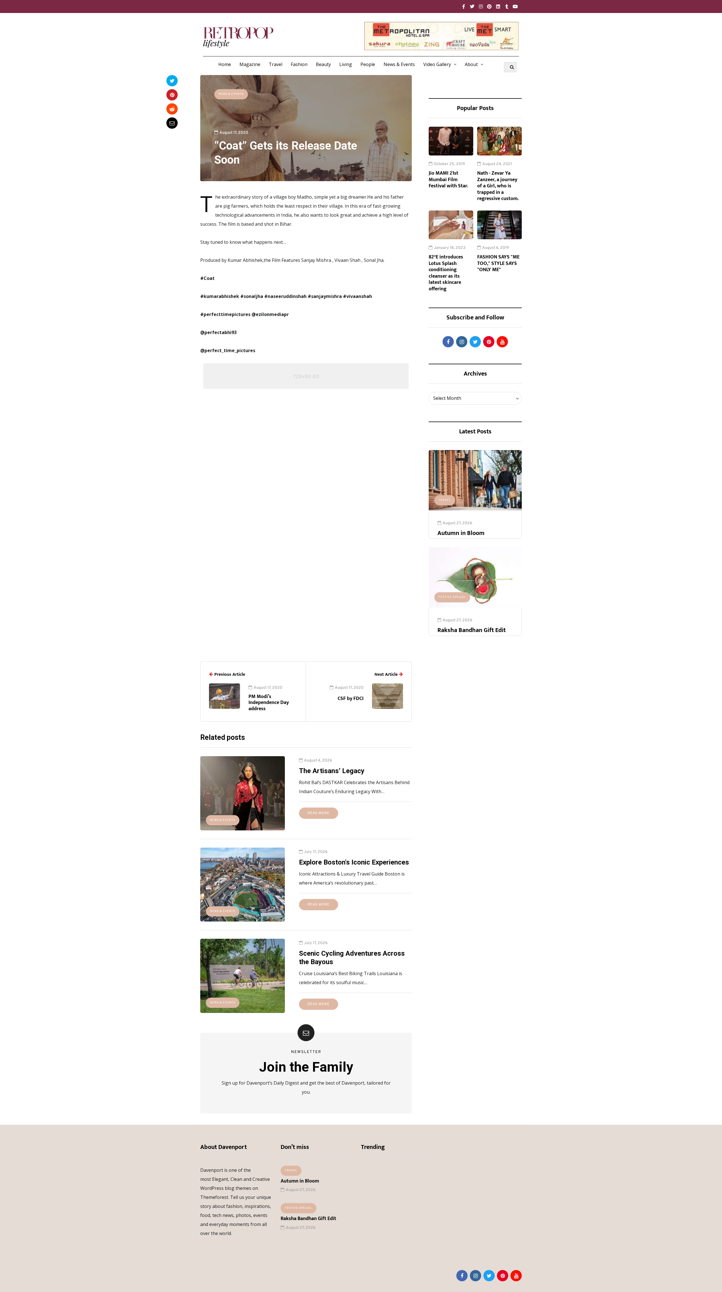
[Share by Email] (172, 123)
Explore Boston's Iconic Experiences (354, 862)
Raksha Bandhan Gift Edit (471, 630)
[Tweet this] (172, 80)
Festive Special (452, 597)
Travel (275, 64)
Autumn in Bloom (461, 533)
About (471, 64)
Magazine (249, 64)
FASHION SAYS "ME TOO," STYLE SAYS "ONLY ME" (498, 263)
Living (345, 64)
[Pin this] (172, 94)
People (367, 64)
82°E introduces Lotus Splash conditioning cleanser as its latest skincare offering (446, 273)
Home (224, 64)
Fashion (299, 64)
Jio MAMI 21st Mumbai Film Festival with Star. (448, 179)
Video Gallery (437, 64)
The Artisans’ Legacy (331, 771)
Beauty (323, 64)
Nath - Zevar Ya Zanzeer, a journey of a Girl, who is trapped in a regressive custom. (498, 186)
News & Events (399, 64)
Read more (318, 813)
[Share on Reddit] (172, 109)
